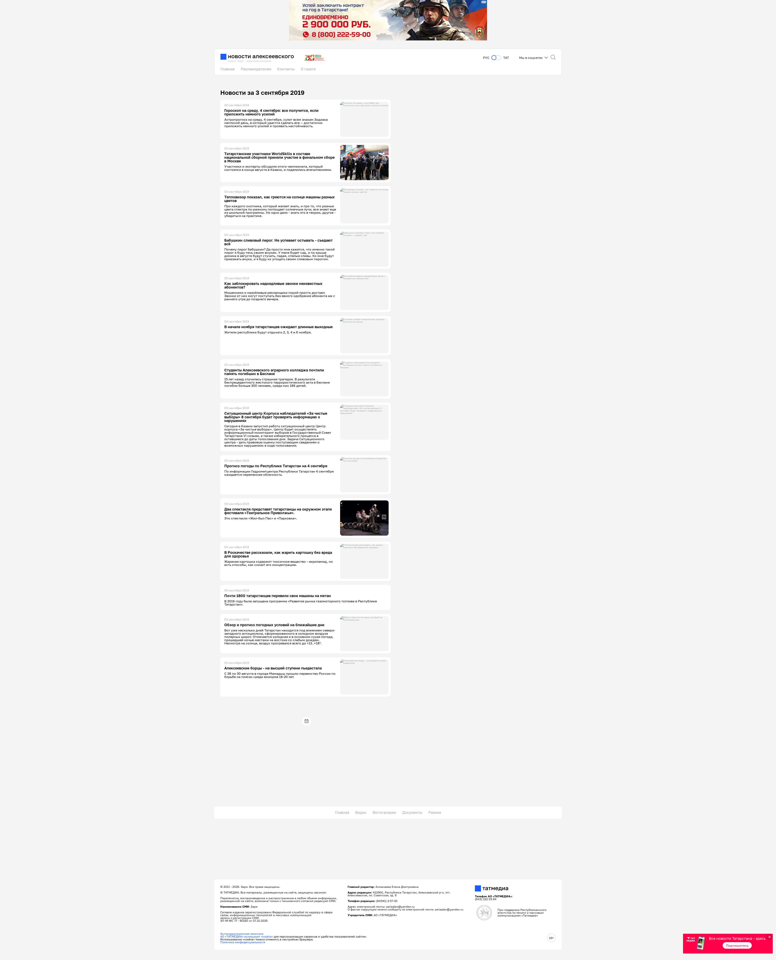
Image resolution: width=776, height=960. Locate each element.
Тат (506, 58)
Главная (227, 69)
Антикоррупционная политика (241, 933)
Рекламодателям (256, 69)
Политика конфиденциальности (242, 942)
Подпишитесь (737, 945)
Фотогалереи (384, 812)
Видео (360, 812)
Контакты (286, 69)
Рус (486, 58)
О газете (308, 69)
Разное (434, 812)
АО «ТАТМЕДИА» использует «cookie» (246, 936)
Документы (412, 812)
